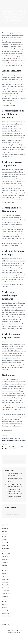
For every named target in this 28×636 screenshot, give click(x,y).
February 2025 (5, 579)
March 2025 (5, 576)
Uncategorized (8, 430)
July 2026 (4, 531)
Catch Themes (16, 632)
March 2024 (5, 610)
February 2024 (5, 613)
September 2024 (6, 593)
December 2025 (6, 551)
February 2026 (5, 545)
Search (21, 460)
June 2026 (4, 534)
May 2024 (4, 604)
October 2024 (5, 590)
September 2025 (6, 559)
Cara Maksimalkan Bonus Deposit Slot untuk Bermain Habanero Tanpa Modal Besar (15, 491)
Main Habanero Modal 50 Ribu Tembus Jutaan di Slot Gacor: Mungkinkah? (15, 480)
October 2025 (5, 556)
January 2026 (5, 548)
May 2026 (4, 537)
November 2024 (6, 587)
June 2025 (4, 568)
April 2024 (4, 607)
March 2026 (5, 542)
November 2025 (6, 553)
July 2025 (4, 565)
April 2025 (4, 573)
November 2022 (6, 616)
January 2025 (5, 582)
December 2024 (6, 585)
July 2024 (4, 599)
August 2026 (5, 528)
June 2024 (4, 601)
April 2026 (4, 539)
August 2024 (5, 596)
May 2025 (4, 570)
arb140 (4, 2)
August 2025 (5, 562)
